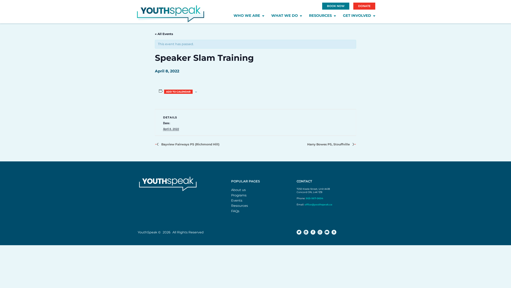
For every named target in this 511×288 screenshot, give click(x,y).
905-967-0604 (315, 198)
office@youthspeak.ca (318, 204)
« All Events (164, 34)
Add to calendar (178, 91)
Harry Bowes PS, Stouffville (329, 144)
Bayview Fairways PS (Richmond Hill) (189, 144)
